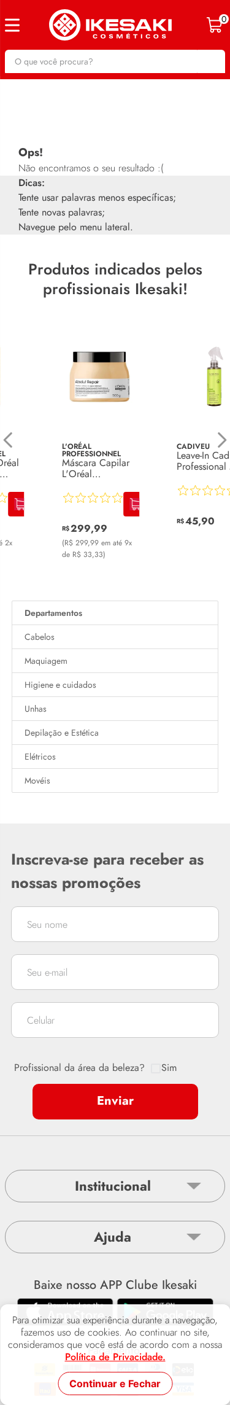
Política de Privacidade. (115, 1357)
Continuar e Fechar (115, 1383)
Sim (169, 1067)
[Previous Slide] (8, 440)
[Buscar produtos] (210, 61)
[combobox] (115, 61)
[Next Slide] (221, 440)
